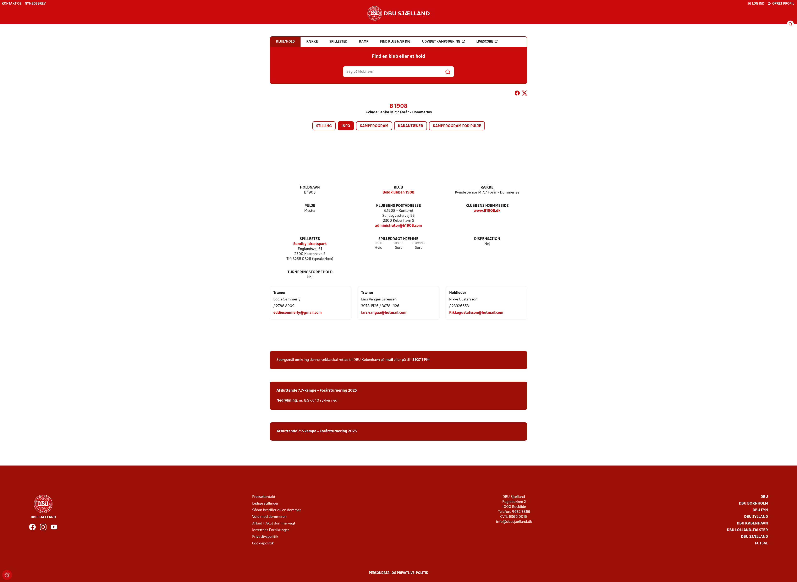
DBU (764, 497)
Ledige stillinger (265, 503)
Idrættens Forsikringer (270, 530)
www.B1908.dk (487, 211)
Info (345, 126)
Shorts (398, 243)
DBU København (752, 523)
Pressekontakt (263, 497)
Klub (398, 187)
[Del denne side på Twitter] (524, 94)
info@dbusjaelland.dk (514, 522)
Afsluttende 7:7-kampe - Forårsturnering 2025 (316, 390)
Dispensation (487, 239)
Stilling (324, 126)
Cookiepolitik (263, 543)
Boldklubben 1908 (398, 192)
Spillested (310, 239)
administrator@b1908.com (398, 226)
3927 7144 (421, 360)
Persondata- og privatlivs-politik (398, 573)
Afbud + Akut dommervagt (273, 523)
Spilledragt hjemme (398, 239)
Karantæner (410, 126)
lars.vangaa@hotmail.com (383, 313)
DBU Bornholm (753, 503)
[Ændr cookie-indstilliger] (7, 575)
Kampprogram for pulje (457, 126)
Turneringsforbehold (309, 272)
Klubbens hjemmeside (487, 206)
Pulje (309, 206)
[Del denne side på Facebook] (517, 94)
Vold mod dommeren (269, 517)
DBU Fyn (760, 510)
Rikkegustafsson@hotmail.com (476, 313)
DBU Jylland (756, 517)
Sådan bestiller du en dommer (276, 510)
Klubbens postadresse (398, 206)
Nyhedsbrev (35, 3)
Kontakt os (11, 3)
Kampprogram (374, 126)
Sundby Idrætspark (310, 244)
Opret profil (783, 3)
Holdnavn (310, 187)
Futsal (761, 543)
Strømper (418, 243)
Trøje (378, 243)
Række (487, 187)
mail (389, 360)
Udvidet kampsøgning (441, 41)
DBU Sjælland (754, 537)
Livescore (484, 41)
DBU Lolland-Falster (747, 530)
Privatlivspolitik (265, 537)
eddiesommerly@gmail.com (297, 313)
